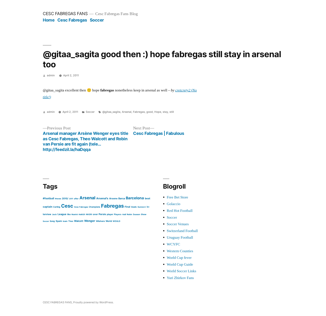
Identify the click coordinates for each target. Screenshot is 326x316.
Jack (54, 214)
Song (52, 221)
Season (136, 214)
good (149, 111)
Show (143, 214)
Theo (70, 221)
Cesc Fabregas (72, 20)
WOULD (116, 221)
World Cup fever (179, 257)
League (62, 214)
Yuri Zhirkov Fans (180, 277)
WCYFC (173, 244)
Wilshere (100, 221)
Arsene (113, 198)
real (124, 214)
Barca (121, 198)
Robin (129, 214)
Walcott (78, 220)
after (76, 198)
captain (47, 206)
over (95, 214)
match (82, 214)
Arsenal (126, 111)
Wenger (89, 221)
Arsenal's (102, 198)
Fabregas (139, 111)
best (147, 198)
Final (127, 206)
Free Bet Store (177, 197)
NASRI (89, 214)
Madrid (74, 214)
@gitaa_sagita (111, 111)
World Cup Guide (180, 264)
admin (51, 75)
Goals (134, 207)
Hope (157, 111)
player (110, 214)
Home (49, 20)
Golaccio (173, 204)
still (171, 111)
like (69, 214)
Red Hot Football (180, 210)
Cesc (67, 206)
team (65, 221)
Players (117, 214)
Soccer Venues (178, 224)
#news (58, 198)
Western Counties (180, 251)
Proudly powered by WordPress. (93, 302)
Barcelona (135, 198)
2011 (71, 199)
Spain (59, 221)
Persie (102, 214)
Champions (94, 207)
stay (165, 111)
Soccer (97, 20)
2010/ (65, 198)
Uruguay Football (180, 237)
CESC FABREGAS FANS (65, 13)
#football (48, 198)
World (109, 221)
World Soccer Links (181, 271)
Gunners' (142, 207)
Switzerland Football (182, 230)
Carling (56, 207)
